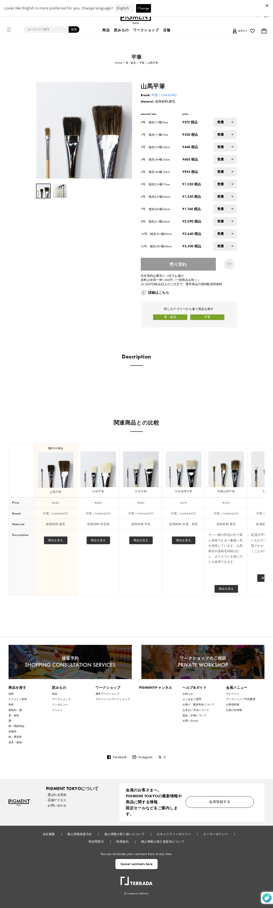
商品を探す (17, 687)
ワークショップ (61, 699)
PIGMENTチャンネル (155, 687)
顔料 (11, 694)
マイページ (232, 694)
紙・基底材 (15, 736)
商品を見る (55, 540)
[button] (9, 29)
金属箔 (12, 731)
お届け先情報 (234, 710)
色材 (11, 704)
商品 (54, 694)
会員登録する (219, 801)
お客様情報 (232, 704)
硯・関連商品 (17, 726)
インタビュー (60, 704)
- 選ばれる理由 (56, 795)
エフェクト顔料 (18, 699)
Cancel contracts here (137, 864)
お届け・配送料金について (199, 704)
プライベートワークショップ (113, 699)
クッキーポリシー (216, 834)
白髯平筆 (98, 491)
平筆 (207, 317)
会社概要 (49, 834)
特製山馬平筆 (226, 491)
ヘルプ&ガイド (194, 687)
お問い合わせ (191, 720)
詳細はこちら (158, 292)
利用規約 (122, 841)
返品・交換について (194, 715)
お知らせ (188, 694)
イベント (57, 710)
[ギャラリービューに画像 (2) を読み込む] (60, 191)
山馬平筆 (55, 492)
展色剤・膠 (15, 710)
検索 (74, 29)
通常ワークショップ (107, 694)
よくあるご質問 (192, 699)
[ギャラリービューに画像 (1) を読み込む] (43, 191)
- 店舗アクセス (56, 800)
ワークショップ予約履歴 (240, 699)
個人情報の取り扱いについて (124, 834)
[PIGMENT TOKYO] (19, 802)
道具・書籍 (15, 742)
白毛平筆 (141, 491)
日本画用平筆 (183, 491)
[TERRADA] (136, 879)
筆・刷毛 (170, 317)
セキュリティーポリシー (174, 834)
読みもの (59, 687)
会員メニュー (236, 687)
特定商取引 (97, 841)
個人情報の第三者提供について (162, 841)
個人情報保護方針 (80, 834)
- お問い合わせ (56, 805)
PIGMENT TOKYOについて (72, 788)
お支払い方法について (196, 710)
